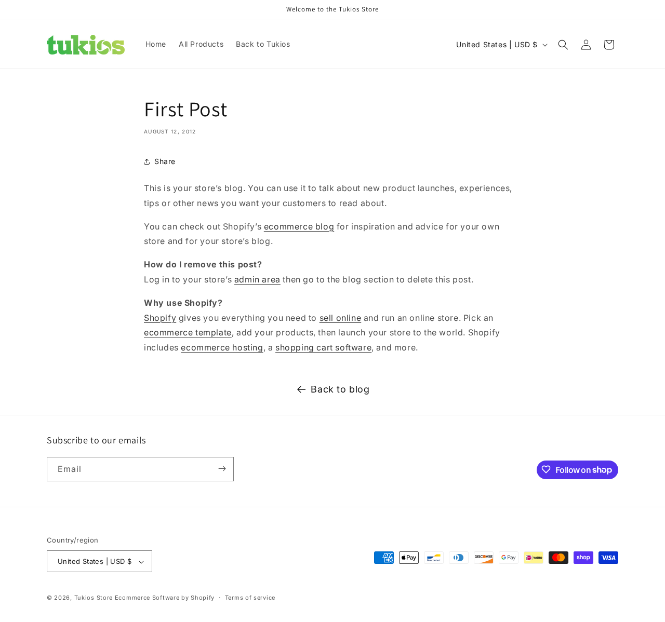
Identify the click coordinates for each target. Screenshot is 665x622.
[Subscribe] (221, 468)
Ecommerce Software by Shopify (165, 598)
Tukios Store (93, 598)
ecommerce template (188, 332)
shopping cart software (323, 347)
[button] (563, 44)
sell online (341, 318)
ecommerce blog (299, 226)
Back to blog (340, 389)
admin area (257, 279)
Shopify (160, 318)
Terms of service (250, 597)
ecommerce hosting (222, 347)
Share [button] (165, 161)
